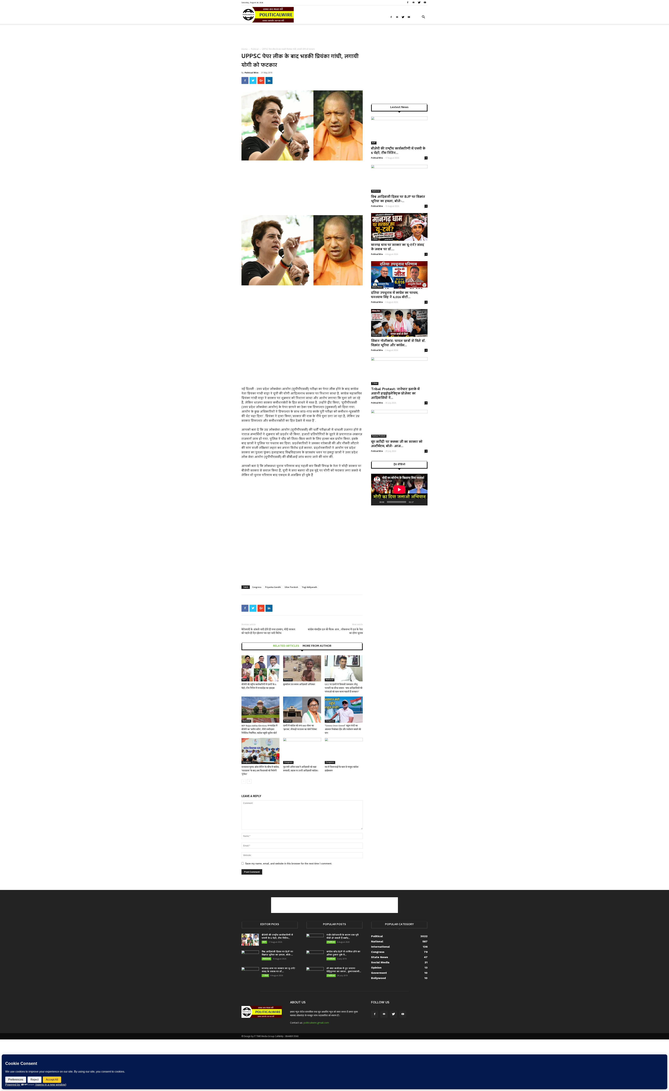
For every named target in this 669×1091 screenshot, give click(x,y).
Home (244, 49)
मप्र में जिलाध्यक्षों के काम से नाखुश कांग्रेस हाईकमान (341, 769)
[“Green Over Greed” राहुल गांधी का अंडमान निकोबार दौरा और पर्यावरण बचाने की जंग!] (344, 710)
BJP (244, 679)
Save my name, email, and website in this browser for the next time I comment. (288, 863)
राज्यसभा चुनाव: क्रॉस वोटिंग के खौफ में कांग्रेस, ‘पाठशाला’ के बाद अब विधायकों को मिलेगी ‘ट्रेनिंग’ (260, 770)
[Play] (375, 502)
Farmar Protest (378, 436)
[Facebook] (407, 2)
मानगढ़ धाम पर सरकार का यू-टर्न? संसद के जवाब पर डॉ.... (397, 247)
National (288, 679)
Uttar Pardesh (291, 587)
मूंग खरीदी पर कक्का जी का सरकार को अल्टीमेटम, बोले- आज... (396, 444)
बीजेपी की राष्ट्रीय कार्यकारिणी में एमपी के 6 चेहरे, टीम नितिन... (398, 151)
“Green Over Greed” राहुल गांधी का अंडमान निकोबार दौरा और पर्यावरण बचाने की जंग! (343, 729)
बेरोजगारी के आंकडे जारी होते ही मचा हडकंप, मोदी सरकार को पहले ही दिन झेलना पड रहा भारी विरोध (268, 631)
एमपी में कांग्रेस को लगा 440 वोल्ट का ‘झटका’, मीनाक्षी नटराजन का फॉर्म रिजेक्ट (300, 727)
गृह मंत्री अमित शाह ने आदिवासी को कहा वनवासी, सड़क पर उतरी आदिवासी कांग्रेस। (300, 769)
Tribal (374, 239)
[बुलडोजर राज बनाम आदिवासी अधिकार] (302, 668)
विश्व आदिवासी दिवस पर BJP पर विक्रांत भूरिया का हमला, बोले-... (398, 199)
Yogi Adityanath (309, 587)
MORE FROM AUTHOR (317, 646)
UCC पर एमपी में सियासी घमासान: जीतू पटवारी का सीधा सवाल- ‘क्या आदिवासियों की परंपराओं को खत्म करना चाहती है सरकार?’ (343, 688)
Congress (256, 587)
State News (377, 287)
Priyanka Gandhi (273, 587)
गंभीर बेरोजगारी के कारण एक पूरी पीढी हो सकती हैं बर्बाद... (342, 936)
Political (255, 49)
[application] (399, 489)
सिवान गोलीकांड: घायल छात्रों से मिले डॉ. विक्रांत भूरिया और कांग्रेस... (398, 343)
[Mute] (417, 502)
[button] (423, 17)
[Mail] (413, 2)
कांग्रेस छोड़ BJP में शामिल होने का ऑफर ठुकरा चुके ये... (343, 953)
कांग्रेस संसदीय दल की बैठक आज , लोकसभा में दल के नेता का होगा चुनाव (335, 631)
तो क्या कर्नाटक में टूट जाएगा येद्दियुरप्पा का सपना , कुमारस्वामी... (343, 970)
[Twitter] (419, 2)
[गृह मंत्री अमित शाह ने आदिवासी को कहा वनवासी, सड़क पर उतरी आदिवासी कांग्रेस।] (302, 751)
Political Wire (251, 72)
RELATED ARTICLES (286, 646)
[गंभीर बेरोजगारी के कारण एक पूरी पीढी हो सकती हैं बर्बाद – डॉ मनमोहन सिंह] (315, 940)
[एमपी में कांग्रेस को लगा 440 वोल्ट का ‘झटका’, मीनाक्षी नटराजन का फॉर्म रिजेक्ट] (302, 710)
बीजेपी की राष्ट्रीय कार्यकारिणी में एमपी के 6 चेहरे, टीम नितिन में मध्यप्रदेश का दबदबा (258, 686)
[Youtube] (425, 2)
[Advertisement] (334, 36)
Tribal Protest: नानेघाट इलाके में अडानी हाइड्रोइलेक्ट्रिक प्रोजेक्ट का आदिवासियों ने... (395, 393)
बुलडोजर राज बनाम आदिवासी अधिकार (299, 684)
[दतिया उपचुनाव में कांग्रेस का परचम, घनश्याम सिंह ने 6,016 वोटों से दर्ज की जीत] (399, 275)
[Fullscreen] (423, 502)
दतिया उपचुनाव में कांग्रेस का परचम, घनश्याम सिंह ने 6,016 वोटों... (394, 295)
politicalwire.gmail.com (316, 1022)
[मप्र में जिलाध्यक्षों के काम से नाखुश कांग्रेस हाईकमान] (344, 751)
